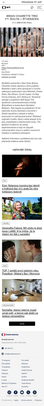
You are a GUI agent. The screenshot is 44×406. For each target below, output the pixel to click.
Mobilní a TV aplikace (9, 383)
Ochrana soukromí (26, 400)
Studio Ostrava (27, 370)
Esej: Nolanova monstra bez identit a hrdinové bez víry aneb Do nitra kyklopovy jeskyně (21, 188)
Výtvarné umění (8, 305)
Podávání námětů (28, 380)
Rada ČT (24, 373)
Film (4, 181)
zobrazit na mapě (9, 77)
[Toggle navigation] (3, 2)
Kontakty (25, 386)
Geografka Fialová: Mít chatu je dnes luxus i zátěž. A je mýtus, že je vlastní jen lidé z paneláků (22, 231)
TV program (6, 360)
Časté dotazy (26, 383)
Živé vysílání (6, 364)
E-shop (4, 380)
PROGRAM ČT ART (32, 2)
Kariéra (24, 377)
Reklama (25, 364)
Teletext (5, 370)
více (22, 323)
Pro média (25, 360)
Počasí (4, 377)
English (16, 400)
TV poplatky (6, 367)
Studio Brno (26, 367)
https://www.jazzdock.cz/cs (13, 67)
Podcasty (5, 373)
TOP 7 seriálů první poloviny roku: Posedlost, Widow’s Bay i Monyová (21, 272)
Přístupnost (38, 400)
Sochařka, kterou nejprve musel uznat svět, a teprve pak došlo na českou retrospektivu (20, 312)
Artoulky (6, 223)
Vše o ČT (4, 386)
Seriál (5, 266)
